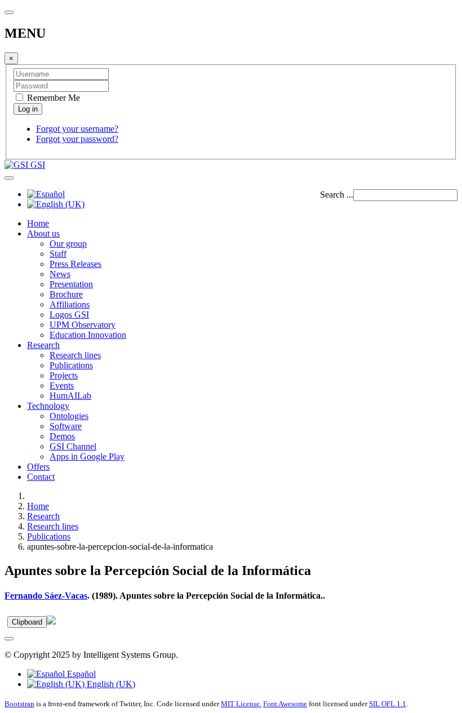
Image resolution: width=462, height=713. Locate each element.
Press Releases (75, 264)
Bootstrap (19, 703)
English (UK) (110, 684)
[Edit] (51, 621)
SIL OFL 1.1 (387, 703)
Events (62, 385)
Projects (64, 375)
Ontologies (69, 416)
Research (43, 345)
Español (80, 674)
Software (66, 426)
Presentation (71, 284)
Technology (48, 406)
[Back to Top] (9, 638)
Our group (68, 243)
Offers (38, 466)
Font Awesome (285, 703)
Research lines (75, 355)
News (60, 274)
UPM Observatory (82, 324)
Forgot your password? (77, 139)
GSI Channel (73, 446)
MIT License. (241, 703)
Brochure (66, 294)
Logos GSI (69, 314)
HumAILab (70, 395)
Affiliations (70, 304)
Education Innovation (88, 335)
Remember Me (52, 98)
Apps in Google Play (87, 456)
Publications (71, 365)
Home (38, 223)
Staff (58, 254)
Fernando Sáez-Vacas (46, 595)
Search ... (336, 194)
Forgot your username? (77, 128)
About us (43, 233)
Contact (41, 477)
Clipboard (27, 622)
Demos (62, 436)
